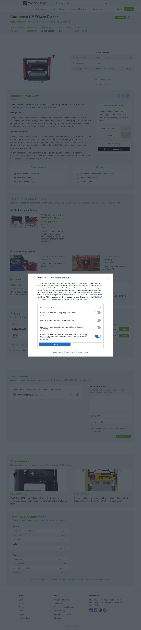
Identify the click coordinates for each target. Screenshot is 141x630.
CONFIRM (55, 344)
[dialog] (70, 315)
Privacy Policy (83, 352)
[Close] (109, 278)
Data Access (70, 352)
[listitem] (70, 308)
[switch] (98, 312)
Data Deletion (58, 352)
